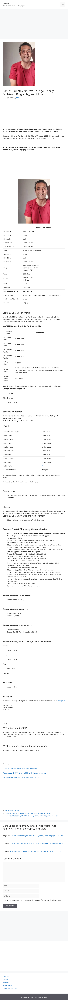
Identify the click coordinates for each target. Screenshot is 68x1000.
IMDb (44, 466)
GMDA (6, 3)
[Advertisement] (33, 24)
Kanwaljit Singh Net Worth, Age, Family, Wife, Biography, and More (28, 813)
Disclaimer (6, 983)
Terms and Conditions (10, 989)
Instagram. (61, 701)
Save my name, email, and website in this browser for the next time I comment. (33, 900)
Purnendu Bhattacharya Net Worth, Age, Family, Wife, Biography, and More (31, 816)
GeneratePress (42, 997)
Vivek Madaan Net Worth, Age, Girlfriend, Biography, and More (25, 773)
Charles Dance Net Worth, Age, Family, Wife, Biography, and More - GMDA (36, 843)
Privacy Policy (7, 986)
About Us (6, 977)
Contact (5, 980)
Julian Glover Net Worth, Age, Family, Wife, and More (21, 777)
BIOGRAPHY (9, 810)
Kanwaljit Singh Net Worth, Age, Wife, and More (20, 768)
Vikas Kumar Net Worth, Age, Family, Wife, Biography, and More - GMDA (36, 851)
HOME (17, 810)
